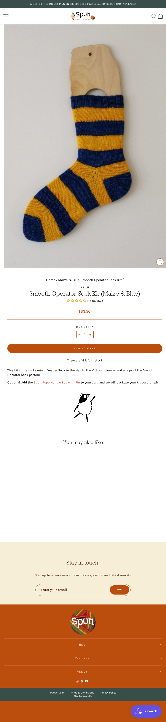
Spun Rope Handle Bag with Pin (57, 382)
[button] (77, 301)
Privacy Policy (108, 692)
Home (50, 280)
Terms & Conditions (82, 692)
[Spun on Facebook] (82, 681)
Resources (82, 658)
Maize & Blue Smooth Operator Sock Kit (90, 280)
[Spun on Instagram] (77, 681)
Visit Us (82, 671)
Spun (84, 287)
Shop (82, 644)
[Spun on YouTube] (86, 681)
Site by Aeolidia (83, 696)
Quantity (84, 326)
